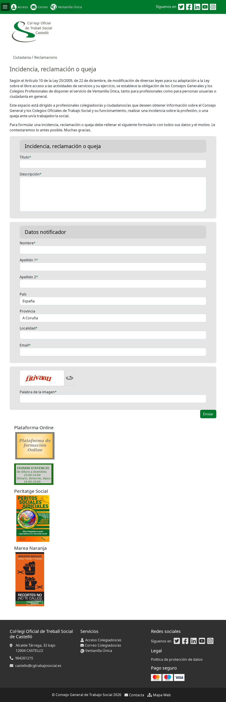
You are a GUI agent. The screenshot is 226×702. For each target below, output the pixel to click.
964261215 (24, 658)
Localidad (28, 328)
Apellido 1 (28, 260)
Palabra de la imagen (37, 392)
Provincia (27, 311)
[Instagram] (213, 7)
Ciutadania (22, 57)
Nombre (27, 243)
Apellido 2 (28, 277)
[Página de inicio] (32, 31)
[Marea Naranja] (29, 578)
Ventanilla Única (70, 7)
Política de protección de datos (177, 659)
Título (24, 157)
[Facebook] (189, 7)
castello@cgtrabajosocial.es (38, 665)
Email (24, 345)
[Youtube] (205, 7)
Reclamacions (45, 57)
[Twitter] (181, 7)
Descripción (30, 174)
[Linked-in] (197, 7)
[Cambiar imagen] (69, 378)
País (23, 294)
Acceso (23, 7)
